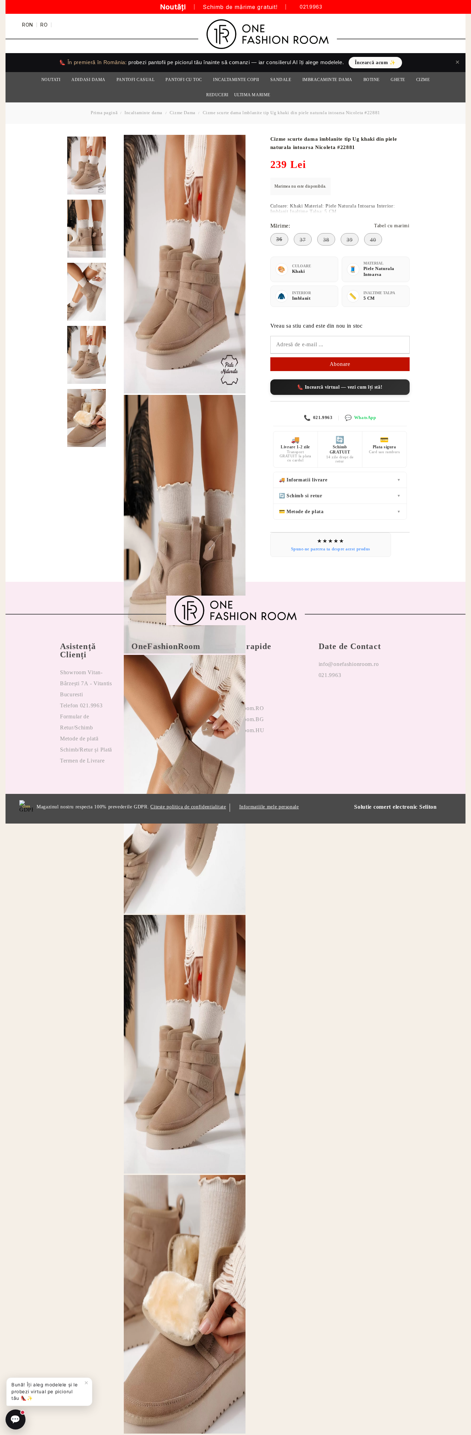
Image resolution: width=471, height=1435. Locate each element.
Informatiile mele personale (269, 806)
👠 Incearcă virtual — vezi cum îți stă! (339, 387)
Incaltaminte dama (143, 112)
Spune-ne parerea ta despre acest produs (330, 549)
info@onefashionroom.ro (349, 664)
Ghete (398, 79)
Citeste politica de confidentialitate (188, 806)
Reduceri (217, 94)
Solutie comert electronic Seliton (395, 807)
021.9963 (311, 7)
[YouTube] (357, 697)
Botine (371, 79)
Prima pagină (104, 112)
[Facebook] (324, 697)
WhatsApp (360, 418)
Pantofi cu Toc (184, 79)
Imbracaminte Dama (327, 79)
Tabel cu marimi (391, 225)
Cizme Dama (183, 112)
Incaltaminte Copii (236, 79)
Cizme (423, 79)
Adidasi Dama (88, 79)
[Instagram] (340, 697)
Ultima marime (252, 94)
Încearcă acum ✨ (375, 62)
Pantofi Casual (136, 79)
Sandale (280, 79)
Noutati (51, 79)
